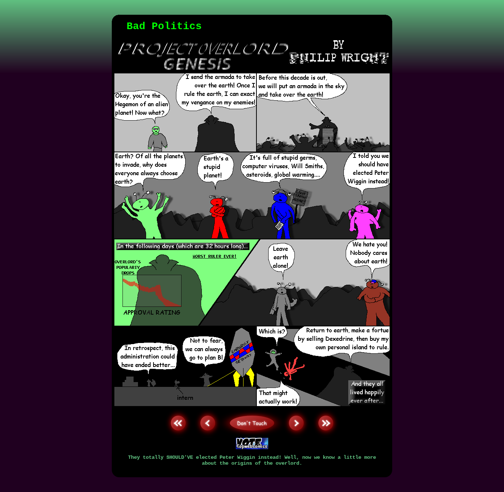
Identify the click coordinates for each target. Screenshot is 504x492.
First (178, 408)
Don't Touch (252, 408)
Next (296, 408)
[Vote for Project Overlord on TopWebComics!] (252, 448)
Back (207, 408)
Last (326, 408)
